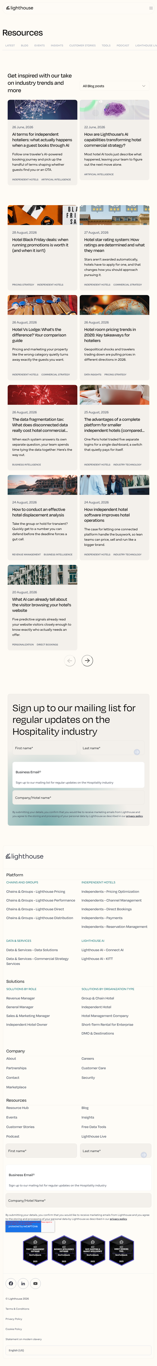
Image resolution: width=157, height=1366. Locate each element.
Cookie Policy (14, 1329)
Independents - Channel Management (112, 900)
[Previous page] (69, 660)
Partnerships (16, 1068)
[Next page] (87, 660)
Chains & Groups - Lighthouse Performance (40, 900)
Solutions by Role (21, 989)
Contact (12, 1078)
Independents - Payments (102, 918)
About (11, 1058)
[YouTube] (35, 1283)
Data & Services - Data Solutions (32, 950)
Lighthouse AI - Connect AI (102, 950)
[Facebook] (11, 1283)
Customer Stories (20, 1127)
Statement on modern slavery (24, 1339)
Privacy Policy (14, 1319)
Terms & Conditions (17, 1308)
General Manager (20, 1007)
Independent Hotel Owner (26, 1024)
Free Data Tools (94, 1127)
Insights (88, 1117)
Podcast (12, 1136)
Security (88, 1078)
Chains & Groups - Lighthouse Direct (35, 909)
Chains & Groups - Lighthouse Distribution (39, 918)
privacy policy (134, 816)
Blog (85, 1108)
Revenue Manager (20, 998)
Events (11, 1117)
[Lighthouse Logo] (19, 8)
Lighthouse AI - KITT (97, 959)
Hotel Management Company (105, 1016)
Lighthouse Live (94, 1136)
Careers (88, 1058)
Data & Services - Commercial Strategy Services (37, 961)
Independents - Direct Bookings (107, 909)
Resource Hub (17, 1108)
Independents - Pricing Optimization (110, 891)
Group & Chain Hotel (98, 998)
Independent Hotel (96, 1007)
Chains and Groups (22, 882)
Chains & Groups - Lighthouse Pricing (35, 891)
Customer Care (94, 1068)
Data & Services (18, 941)
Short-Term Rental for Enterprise (107, 1024)
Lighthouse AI (93, 941)
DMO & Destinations (98, 1033)
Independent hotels (98, 882)
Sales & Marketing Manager (28, 1016)
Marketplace (16, 1087)
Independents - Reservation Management (114, 927)
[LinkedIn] (23, 1283)
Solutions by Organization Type (108, 989)
